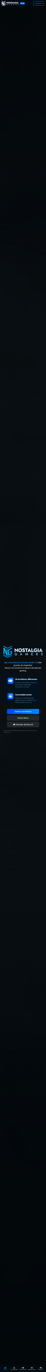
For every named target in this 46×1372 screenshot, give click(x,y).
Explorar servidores (23, 711)
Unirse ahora (23, 718)
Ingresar (38, 3)
